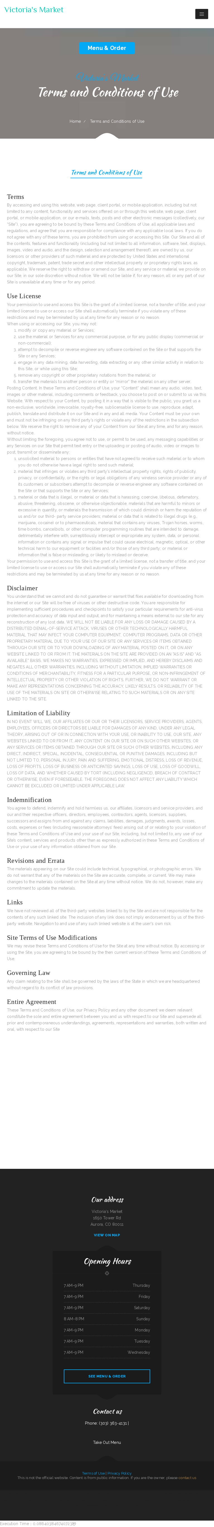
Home (75, 121)
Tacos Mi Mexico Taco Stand (146, 1499)
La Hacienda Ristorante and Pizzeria (83, 1499)
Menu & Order (107, 48)
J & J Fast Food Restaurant (177, 1493)
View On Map (107, 1235)
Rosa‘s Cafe (17, 1499)
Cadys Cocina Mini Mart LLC (25, 1493)
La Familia (139, 1499)
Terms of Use (93, 1473)
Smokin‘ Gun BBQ (104, 1499)
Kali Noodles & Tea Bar (134, 1493)
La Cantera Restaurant (84, 1493)
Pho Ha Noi (98, 1499)
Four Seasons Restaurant (193, 1493)
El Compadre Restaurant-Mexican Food (6, 1493)
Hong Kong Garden (23, 1499)
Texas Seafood (185, 1493)
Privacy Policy (120, 1473)
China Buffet (206, 1493)
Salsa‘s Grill (157, 1493)
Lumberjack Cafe (155, 1499)
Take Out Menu (107, 1442)
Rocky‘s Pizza (127, 1499)
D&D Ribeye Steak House (5, 1499)
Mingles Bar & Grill (113, 1493)
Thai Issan (12, 1499)
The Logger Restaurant (120, 1499)
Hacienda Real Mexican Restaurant (37, 1493)
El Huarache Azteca (111, 1499)
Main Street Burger (101, 1493)
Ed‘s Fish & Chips (50, 1499)
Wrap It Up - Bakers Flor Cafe (59, 1493)
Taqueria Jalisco (200, 1493)
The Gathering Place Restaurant (41, 1499)
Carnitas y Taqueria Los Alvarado (123, 1493)
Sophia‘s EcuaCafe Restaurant (143, 1493)
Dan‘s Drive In (151, 1493)
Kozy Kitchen (107, 1493)
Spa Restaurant (56, 1499)
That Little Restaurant (92, 1493)
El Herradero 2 (92, 1499)
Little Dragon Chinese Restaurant (165, 1493)
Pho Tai (15, 1493)
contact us (187, 1478)
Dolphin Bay (211, 1493)
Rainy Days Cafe (73, 1499)
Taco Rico (18, 1493)
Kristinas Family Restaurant (64, 1499)
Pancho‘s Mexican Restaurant (180, 1499)
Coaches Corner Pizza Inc (31, 1499)
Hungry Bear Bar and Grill (48, 1493)
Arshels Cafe (77, 1493)
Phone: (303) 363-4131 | (107, 1423)
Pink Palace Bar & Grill (70, 1493)
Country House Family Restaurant (203, 1499)
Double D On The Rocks (163, 1499)
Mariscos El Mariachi (133, 1499)
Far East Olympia (171, 1499)
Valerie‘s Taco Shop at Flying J (191, 1499)
